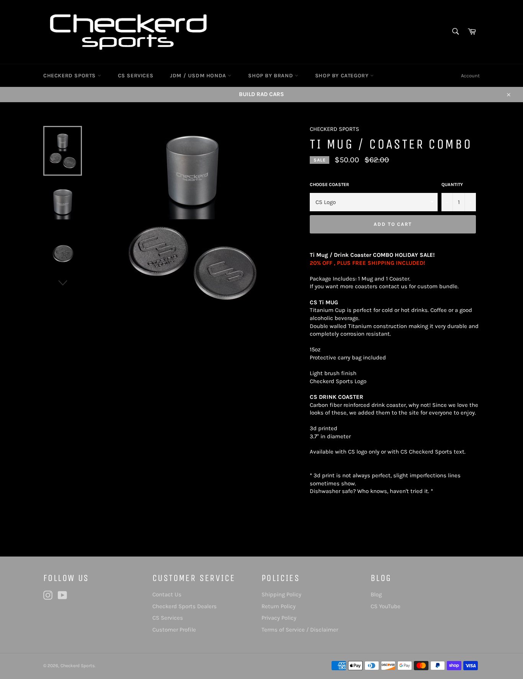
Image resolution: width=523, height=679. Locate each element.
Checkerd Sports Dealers (184, 606)
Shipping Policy (281, 594)
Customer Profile (174, 629)
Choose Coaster (329, 184)
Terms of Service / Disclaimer (300, 629)
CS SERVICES (136, 75)
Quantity (452, 184)
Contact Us (166, 594)
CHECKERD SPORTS (70, 75)
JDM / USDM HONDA (199, 75)
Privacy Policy (279, 617)
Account (470, 75)
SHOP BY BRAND (271, 75)
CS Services (167, 617)
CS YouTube (385, 606)
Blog (376, 594)
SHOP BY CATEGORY (342, 75)
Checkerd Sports (77, 665)
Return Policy (279, 606)
